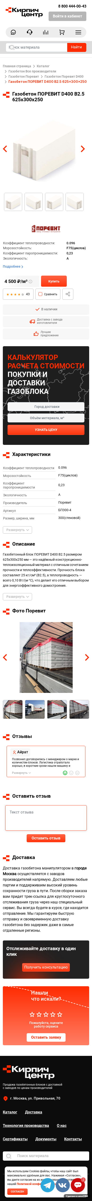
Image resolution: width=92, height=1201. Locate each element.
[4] (19, 294)
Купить (53, 281)
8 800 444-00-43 (72, 6)
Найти (76, 47)
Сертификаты (15, 1139)
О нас (62, 1125)
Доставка (33, 1112)
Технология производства (26, 1125)
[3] (15, 294)
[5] (22, 294)
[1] (7, 294)
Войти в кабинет (67, 16)
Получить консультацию (46, 967)
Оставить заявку (46, 1037)
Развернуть (15, 530)
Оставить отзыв (46, 838)
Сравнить (50, 294)
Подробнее (12, 266)
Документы (45, 1139)
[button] (5, 148)
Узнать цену (46, 430)
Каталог (10, 1112)
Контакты (73, 1139)
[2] (11, 294)
